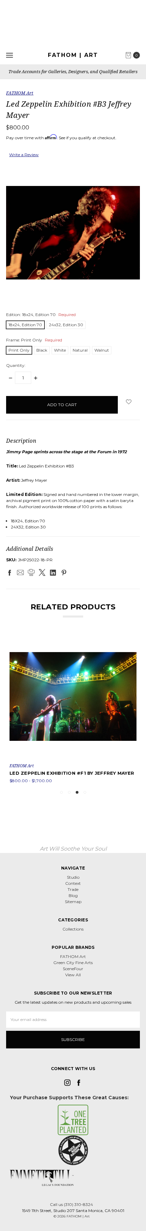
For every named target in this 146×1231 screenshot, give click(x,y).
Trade (73, 889)
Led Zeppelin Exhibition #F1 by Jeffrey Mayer (72, 773)
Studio (73, 877)
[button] (73, 1120)
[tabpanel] (73, 708)
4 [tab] (85, 792)
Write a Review (24, 154)
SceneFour (73, 968)
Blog (73, 895)
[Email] (20, 572)
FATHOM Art (73, 956)
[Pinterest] (63, 572)
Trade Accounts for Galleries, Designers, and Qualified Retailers (73, 71)
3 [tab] (77, 792)
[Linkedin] (53, 572)
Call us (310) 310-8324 (71, 1204)
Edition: (41, 314)
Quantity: (15, 365)
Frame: (34, 339)
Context (73, 883)
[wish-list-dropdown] (129, 402)
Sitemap (73, 901)
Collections (73, 929)
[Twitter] (42, 572)
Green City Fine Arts (73, 962)
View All (73, 974)
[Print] (31, 572)
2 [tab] (69, 792)
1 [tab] (61, 792)
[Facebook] (9, 572)
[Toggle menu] (9, 55)
